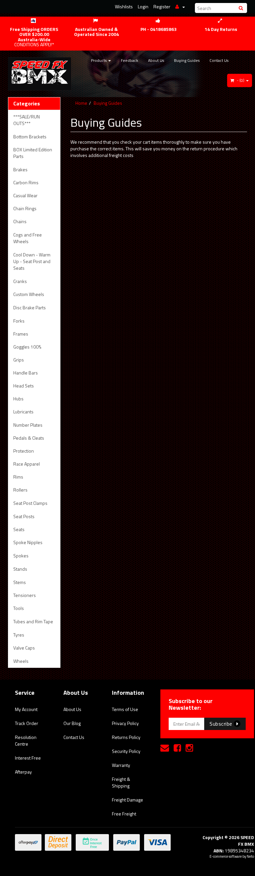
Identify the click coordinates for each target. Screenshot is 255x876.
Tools (18, 608)
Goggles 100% (27, 346)
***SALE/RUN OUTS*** (26, 120)
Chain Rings (25, 208)
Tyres (18, 634)
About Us (156, 60)
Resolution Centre (26, 740)
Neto (250, 856)
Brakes (20, 169)
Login (143, 6)
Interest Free (28, 757)
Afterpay (23, 771)
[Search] (241, 8)
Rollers (20, 489)
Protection (23, 450)
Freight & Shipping (121, 782)
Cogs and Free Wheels (27, 238)
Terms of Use (125, 709)
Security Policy (126, 751)
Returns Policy (126, 737)
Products (99, 60)
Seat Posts (24, 516)
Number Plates (27, 424)
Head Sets (23, 385)
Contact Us (219, 60)
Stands (20, 568)
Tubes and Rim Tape (33, 621)
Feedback (129, 60)
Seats (19, 529)
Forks (19, 320)
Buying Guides (187, 60)
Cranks (20, 281)
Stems (19, 582)
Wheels (21, 660)
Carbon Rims (26, 182)
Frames (20, 333)
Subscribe (222, 724)
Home (81, 102)
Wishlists (124, 6)
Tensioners (24, 595)
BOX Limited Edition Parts (32, 153)
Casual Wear (25, 195)
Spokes (21, 555)
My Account (26, 709)
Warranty (121, 765)
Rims (18, 476)
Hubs (18, 398)
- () (240, 80)
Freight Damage (127, 799)
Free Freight (124, 813)
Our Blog (72, 723)
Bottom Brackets (29, 136)
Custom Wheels (28, 294)
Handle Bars (25, 372)
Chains (20, 221)
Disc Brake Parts (29, 307)
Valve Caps (24, 647)
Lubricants (23, 411)
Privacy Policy (125, 723)
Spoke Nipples (27, 542)
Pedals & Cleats (28, 437)
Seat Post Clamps (30, 503)
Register (161, 6)
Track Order (26, 723)
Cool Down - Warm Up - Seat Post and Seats (31, 261)
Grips (18, 359)
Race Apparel (26, 463)
